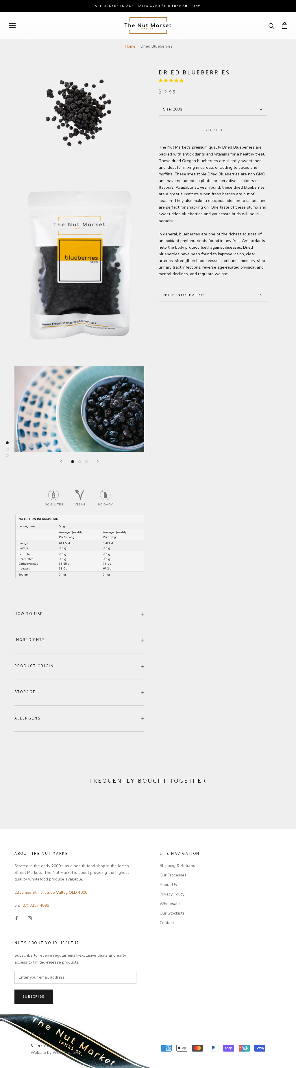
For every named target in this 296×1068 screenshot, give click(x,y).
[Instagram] (30, 918)
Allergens (27, 718)
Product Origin (34, 666)
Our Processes (173, 875)
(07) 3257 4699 (35, 905)
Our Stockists (172, 913)
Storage (25, 692)
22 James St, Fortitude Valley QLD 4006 (50, 892)
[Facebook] (16, 918)
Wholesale (170, 903)
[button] (172, 80)
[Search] (272, 26)
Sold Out (213, 130)
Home (130, 46)
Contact (167, 922)
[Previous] (61, 461)
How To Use (28, 614)
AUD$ (36, 1033)
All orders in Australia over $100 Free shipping (148, 6)
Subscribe (34, 996)
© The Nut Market (50, 1046)
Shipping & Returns (177, 865)
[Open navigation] (12, 25)
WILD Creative (66, 1052)
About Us (168, 884)
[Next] (98, 461)
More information (184, 295)
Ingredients (29, 640)
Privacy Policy (172, 894)
